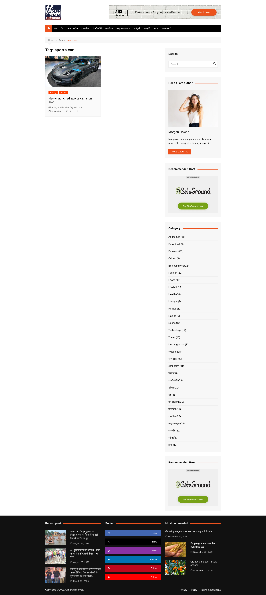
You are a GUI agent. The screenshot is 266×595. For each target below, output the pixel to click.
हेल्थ (170, 445)
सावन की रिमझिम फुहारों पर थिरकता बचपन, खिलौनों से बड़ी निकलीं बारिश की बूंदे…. (84, 535)
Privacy (183, 590)
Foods (171, 280)
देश (62, 28)
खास (156, 28)
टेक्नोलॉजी (97, 28)
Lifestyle (172, 301)
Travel (171, 337)
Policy (194, 590)
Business (173, 251)
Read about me (179, 151)
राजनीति (85, 28)
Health (172, 294)
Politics (172, 308)
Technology (174, 330)
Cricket (172, 258)
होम (55, 28)
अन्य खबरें (166, 28)
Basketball (174, 244)
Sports (63, 92)
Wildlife (172, 351)
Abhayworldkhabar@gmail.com (66, 107)
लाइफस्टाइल (122, 28)
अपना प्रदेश (72, 28)
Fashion (172, 272)
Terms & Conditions (211, 590)
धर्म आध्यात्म (173, 402)
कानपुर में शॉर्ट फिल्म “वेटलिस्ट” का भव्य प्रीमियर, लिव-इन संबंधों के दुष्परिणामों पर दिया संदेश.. (85, 572)
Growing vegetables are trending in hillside (188, 531)
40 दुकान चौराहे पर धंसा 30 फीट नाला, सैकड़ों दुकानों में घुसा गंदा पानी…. (85, 553)
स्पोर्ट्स (137, 28)
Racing (53, 92)
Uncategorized (176, 344)
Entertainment (176, 265)
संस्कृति (147, 28)
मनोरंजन (109, 28)
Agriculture (174, 237)
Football (172, 287)
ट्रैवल (171, 387)
